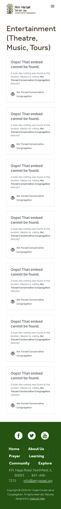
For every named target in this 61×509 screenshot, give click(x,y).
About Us (36, 449)
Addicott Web (37, 498)
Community (19, 463)
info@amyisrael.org (38, 480)
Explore (45, 463)
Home (14, 449)
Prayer (14, 456)
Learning (36, 456)
